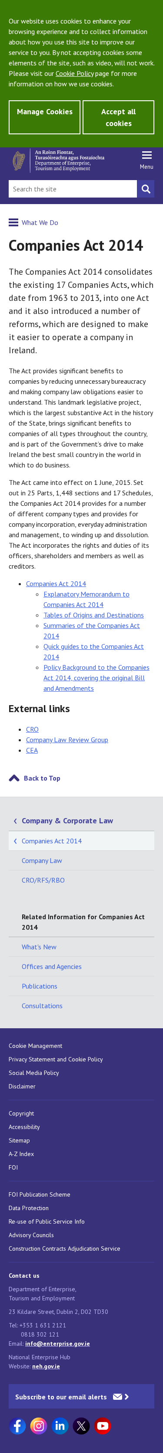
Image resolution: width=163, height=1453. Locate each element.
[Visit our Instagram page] (38, 1426)
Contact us (24, 1275)
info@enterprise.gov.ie (57, 1343)
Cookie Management (35, 1046)
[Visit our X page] (81, 1426)
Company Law (42, 860)
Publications (39, 986)
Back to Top (42, 778)
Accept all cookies (118, 117)
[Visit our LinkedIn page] (60, 1426)
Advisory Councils (31, 1235)
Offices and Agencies (52, 966)
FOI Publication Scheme (39, 1194)
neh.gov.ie (46, 1366)
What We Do (40, 222)
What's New (39, 946)
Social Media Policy (34, 1073)
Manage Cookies (45, 111)
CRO (32, 729)
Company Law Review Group (67, 739)
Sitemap (19, 1140)
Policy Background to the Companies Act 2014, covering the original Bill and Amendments (96, 677)
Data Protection (29, 1208)
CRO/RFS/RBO (43, 880)
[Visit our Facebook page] (17, 1426)
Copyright (21, 1113)
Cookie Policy (74, 73)
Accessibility (24, 1127)
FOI (13, 1167)
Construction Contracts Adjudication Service (64, 1248)
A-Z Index (21, 1154)
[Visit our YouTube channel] (102, 1426)
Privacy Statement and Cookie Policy (56, 1059)
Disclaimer (22, 1086)
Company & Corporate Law (67, 820)
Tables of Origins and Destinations (93, 615)
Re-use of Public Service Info (47, 1221)
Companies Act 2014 (56, 583)
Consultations (42, 1005)
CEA (32, 750)
